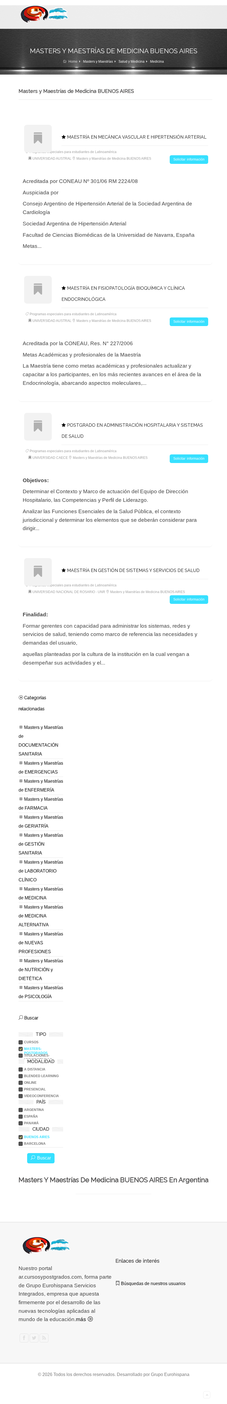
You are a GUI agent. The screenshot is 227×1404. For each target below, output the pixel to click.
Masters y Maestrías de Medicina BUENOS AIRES (113, 159)
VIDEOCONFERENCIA (41, 1096)
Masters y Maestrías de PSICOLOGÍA (41, 992)
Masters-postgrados (36, 1049)
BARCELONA (35, 1144)
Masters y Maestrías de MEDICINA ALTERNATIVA (41, 916)
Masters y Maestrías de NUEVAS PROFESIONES (41, 943)
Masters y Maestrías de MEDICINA (41, 893)
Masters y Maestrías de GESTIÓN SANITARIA (41, 844)
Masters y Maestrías (98, 61)
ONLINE (30, 1083)
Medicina (157, 61)
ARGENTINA (34, 1110)
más (81, 1319)
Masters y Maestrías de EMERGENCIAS (41, 767)
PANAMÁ (31, 1123)
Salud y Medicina (131, 61)
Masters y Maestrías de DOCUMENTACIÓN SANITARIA (41, 740)
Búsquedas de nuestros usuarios (152, 1283)
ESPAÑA (31, 1116)
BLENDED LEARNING (41, 1076)
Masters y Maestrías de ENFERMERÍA (41, 785)
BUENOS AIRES (37, 1137)
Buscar (43, 1158)
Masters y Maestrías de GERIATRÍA (41, 821)
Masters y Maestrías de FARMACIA (41, 803)
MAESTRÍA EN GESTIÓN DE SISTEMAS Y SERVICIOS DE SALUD (133, 570)
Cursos (31, 1042)
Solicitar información (189, 159)
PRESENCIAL (35, 1089)
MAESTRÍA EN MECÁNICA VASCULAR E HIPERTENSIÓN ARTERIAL (136, 137)
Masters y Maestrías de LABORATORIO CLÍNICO (41, 871)
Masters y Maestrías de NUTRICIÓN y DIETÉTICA (41, 969)
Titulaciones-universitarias (38, 1056)
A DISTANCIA (34, 1069)
